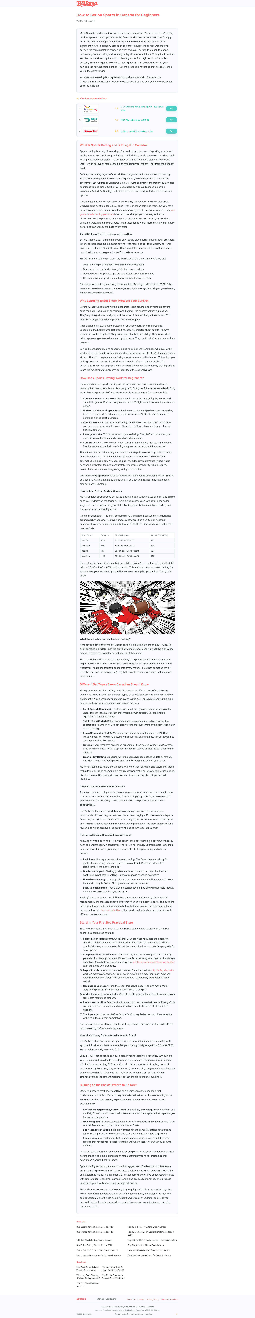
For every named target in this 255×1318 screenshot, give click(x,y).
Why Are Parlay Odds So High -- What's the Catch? (113, 1268)
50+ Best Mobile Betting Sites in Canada (94, 1240)
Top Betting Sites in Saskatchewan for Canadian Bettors (152, 1240)
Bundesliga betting (111, 910)
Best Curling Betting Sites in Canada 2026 (94, 1227)
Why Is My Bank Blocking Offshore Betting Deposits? (88, 1276)
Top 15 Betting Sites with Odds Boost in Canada (97, 1250)
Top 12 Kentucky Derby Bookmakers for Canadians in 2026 (151, 1233)
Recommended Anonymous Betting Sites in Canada (98, 1255)
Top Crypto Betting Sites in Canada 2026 (146, 1245)
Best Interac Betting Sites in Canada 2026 (94, 1232)
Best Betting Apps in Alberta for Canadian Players (149, 1255)
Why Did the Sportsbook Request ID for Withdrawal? (113, 1276)
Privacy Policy (153, 1299)
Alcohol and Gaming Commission (127, 1310)
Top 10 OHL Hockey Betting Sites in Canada (147, 1227)
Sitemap (100, 1299)
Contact (140, 1299)
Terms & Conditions (169, 1299)
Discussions (111, 1299)
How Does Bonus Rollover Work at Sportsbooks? (149, 1250)
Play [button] (171, 108)
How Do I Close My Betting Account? (88, 1284)
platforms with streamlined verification (154, 962)
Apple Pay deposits (163, 970)
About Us (131, 1299)
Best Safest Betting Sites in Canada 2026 (94, 1245)
